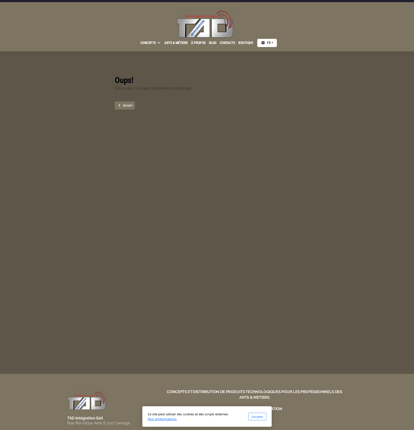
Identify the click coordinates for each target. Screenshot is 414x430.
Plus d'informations (162, 419)
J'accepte (257, 417)
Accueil (127, 105)
